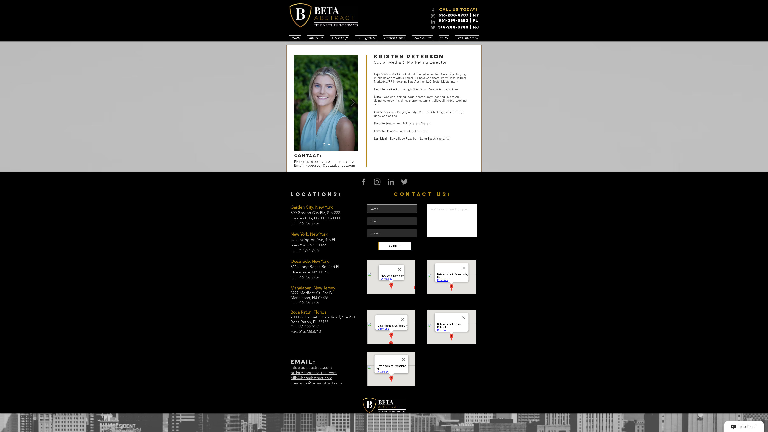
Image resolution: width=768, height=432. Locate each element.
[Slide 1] (324, 144)
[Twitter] (433, 27)
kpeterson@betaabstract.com (330, 165)
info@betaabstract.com (311, 367)
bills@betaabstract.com (311, 377)
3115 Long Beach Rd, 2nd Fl (315, 266)
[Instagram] (433, 16)
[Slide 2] (329, 144)
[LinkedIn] (433, 21)
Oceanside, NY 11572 (309, 272)
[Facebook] (433, 10)
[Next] (353, 103)
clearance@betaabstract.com (316, 383)
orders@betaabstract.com (314, 372)
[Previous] (300, 103)
